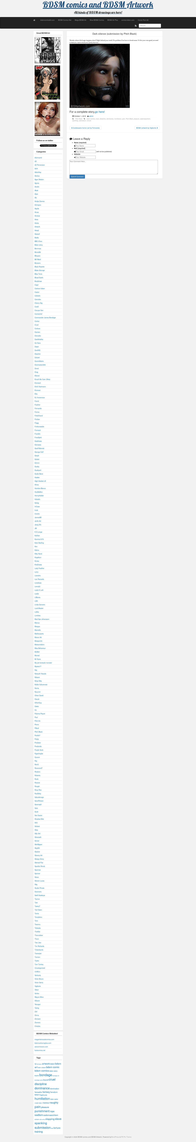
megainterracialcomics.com (44, 1039)
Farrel (37, 401)
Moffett (37, 652)
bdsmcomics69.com (47, 20)
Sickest (37, 826)
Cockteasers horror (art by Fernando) (86, 128)
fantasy (46, 1092)
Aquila (37, 208)
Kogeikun (38, 557)
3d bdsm (39, 1064)
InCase (37, 506)
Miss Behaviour (40, 648)
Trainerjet (38, 953)
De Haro (38, 343)
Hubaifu (37, 499)
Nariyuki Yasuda (40, 673)
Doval (37, 368)
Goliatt (37, 459)
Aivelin (37, 187)
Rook (36, 779)
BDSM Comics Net (64, 20)
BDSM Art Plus (112, 20)
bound (45, 1079)
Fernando (38, 408)
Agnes (37, 183)
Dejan (37, 346)
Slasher (37, 852)
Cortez (37, 321)
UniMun (37, 971)
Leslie (37, 594)
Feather (37, 405)
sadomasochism (50, 1115)
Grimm (37, 463)
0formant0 (38, 157)
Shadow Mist (39, 819)
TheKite (37, 931)
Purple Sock (39, 750)
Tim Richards (39, 946)
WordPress (115, 1137)
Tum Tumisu (39, 964)
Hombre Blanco (40, 488)
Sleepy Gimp (39, 859)
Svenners (38, 891)
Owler (37, 706)
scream (37, 1119)
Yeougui (37, 1004)
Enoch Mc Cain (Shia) (42, 379)
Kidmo (37, 550)
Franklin (37, 434)
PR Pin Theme (126, 1137)
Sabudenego (39, 797)
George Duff (39, 452)
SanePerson (39, 801)
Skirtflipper (38, 844)
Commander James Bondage (45, 317)
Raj (36, 761)
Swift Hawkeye (40, 895)
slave (58, 1119)
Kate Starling (39, 543)
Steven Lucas (39, 881)
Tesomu (37, 924)
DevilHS (37, 350)
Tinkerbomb (39, 950)
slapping (50, 1119)
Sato (36, 808)
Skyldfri (37, 848)
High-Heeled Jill (40, 481)
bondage (45, 1074)
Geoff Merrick (39, 448)
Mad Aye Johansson (42, 619)
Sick (36, 822)
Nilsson (37, 677)
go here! (100, 112)
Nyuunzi (37, 692)
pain (38, 1106)
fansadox (38, 1092)
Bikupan (37, 256)
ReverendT (39, 768)
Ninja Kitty (38, 681)
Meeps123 (38, 641)
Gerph (37, 455)
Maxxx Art (38, 637)
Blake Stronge (40, 270)
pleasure (45, 1107)
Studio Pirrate (39, 888)
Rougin (37, 786)
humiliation (42, 1098)
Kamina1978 (39, 539)
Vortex (37, 993)
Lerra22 (37, 586)
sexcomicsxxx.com (41, 1046)
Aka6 (36, 190)
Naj (36, 670)
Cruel (36, 325)
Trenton (37, 957)
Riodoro (37, 772)
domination (54, 1088)
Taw (36, 902)
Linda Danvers (40, 604)
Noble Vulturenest (41, 684)
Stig (36, 884)
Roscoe (37, 782)
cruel (52, 1079)
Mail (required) (79, 148)
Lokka (37, 612)
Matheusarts (39, 633)
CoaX (37, 306)
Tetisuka (38, 928)
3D (36, 161)
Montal (37, 655)
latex (52, 1099)
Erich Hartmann (40, 386)
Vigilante (38, 986)
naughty (54, 1102)
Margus (37, 626)
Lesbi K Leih (39, 590)
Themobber (39, 935)
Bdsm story (39, 245)
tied (52, 1128)
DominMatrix (39, 361)
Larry (36, 572)
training (39, 1131)
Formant (38, 430)
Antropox (38, 205)
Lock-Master (39, 608)
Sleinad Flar (39, 862)
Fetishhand (39, 415)
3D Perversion (40, 165)
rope (52, 1111)
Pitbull (37, 728)
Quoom (37, 757)
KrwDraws (38, 564)
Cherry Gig (38, 303)
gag (46, 1095)
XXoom (37, 1000)
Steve (37, 877)
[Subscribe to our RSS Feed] (135, 26)
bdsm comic (52, 1067)
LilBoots (37, 597)
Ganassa (38, 445)
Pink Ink (37, 721)
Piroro (37, 724)
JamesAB (38, 517)
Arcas (37, 212)
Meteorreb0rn (39, 644)
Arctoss (37, 216)
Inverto (37, 514)
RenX (37, 764)
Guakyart (38, 470)
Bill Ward (38, 259)
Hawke (37, 477)
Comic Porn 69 (143, 20)
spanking (41, 1123)
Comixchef (38, 314)
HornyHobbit (39, 495)
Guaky (37, 466)
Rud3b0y (38, 793)
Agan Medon (39, 179)
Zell (36, 1011)
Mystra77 (38, 666)
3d (35, 1064)
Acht (36, 168)
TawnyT (37, 906)
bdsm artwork (42, 1067)
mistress (46, 1102)
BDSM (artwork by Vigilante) (146, 128)
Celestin (37, 296)
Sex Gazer (38, 815)
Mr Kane (38, 659)
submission (43, 1127)
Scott (36, 812)
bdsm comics (42, 1070)
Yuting (37, 1008)
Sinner (37, 841)
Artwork (37, 227)
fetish (37, 1094)
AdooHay (38, 172)
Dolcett (37, 357)
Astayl (37, 230)
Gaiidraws (38, 441)
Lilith (36, 601)
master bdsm (38, 1103)
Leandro (38, 575)
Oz (36, 710)
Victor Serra (39, 982)
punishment (42, 1111)
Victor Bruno (39, 979)
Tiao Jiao (38, 942)
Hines (37, 485)
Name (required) (80, 142)
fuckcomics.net (40, 1050)
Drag (36, 372)
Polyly (37, 739)
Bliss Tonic (38, 274)
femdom (54, 1092)
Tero (36, 921)
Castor (37, 292)
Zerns (37, 1015)
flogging (41, 1095)
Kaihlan (37, 535)
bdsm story (53, 1071)
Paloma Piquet (40, 713)
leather (56, 1099)
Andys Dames (40, 201)
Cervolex (38, 299)
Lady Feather (39, 568)
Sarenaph (38, 804)
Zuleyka (37, 1026)
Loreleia (37, 615)
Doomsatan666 (40, 365)
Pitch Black (38, 732)
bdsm (52, 1064)
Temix (37, 913)
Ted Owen (38, 910)
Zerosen (38, 1019)
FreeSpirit (38, 437)
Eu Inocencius (40, 397)
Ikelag (37, 503)
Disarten (38, 354)
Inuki (36, 510)
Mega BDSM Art (80, 20)
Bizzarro (37, 263)
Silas (36, 830)
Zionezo (37, 1022)
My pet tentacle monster (43, 663)
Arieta (37, 223)
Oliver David (39, 695)
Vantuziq (38, 975)
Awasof (37, 234)
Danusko (38, 336)
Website (77, 154)
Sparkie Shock (40, 866)
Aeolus (37, 176)
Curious (37, 328)
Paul (36, 717)
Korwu (37, 561)
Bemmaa (38, 248)
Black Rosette (39, 266)
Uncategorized (40, 968)
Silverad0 (38, 837)
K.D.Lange (38, 532)
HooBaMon (39, 492)
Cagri (36, 285)
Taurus (37, 899)
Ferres (37, 412)
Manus (37, 623)
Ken (36, 546)
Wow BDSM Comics (97, 20)
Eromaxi (37, 390)
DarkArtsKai (39, 339)
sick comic (42, 1119)
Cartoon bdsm (40, 288)
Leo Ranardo (39, 579)
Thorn (37, 939)
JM (36, 528)
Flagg (37, 423)
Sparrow (38, 870)
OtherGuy (38, 703)
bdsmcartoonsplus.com (43, 1043)
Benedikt (38, 252)
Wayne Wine (39, 997)
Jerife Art (38, 521)
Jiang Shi (38, 524)
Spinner (37, 873)
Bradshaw (38, 281)
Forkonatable (39, 426)
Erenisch (38, 383)
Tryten (37, 961)
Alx (36, 197)
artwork (46, 1063)
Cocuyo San (39, 310)
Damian (37, 332)
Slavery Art (38, 855)
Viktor (37, 990)
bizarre (37, 1075)
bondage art (56, 1075)
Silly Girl (37, 833)
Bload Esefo (39, 277)
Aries (36, 219)
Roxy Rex (38, 790)
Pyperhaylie (39, 753)
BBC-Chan (38, 241)
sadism (39, 1115)
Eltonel (37, 375)
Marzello (38, 630)
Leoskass (38, 583)
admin (91, 116)
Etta (36, 394)
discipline (41, 1084)
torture (57, 1127)
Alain (36, 194)
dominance (42, 1088)
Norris (37, 688)
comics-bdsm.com (127, 20)
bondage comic (39, 1080)
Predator (38, 742)
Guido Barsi (39, 474)
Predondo (38, 746)
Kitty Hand (38, 554)
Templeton (38, 917)
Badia (37, 237)
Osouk (37, 699)
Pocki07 (37, 735)
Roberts (37, 775)
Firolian (37, 419)
